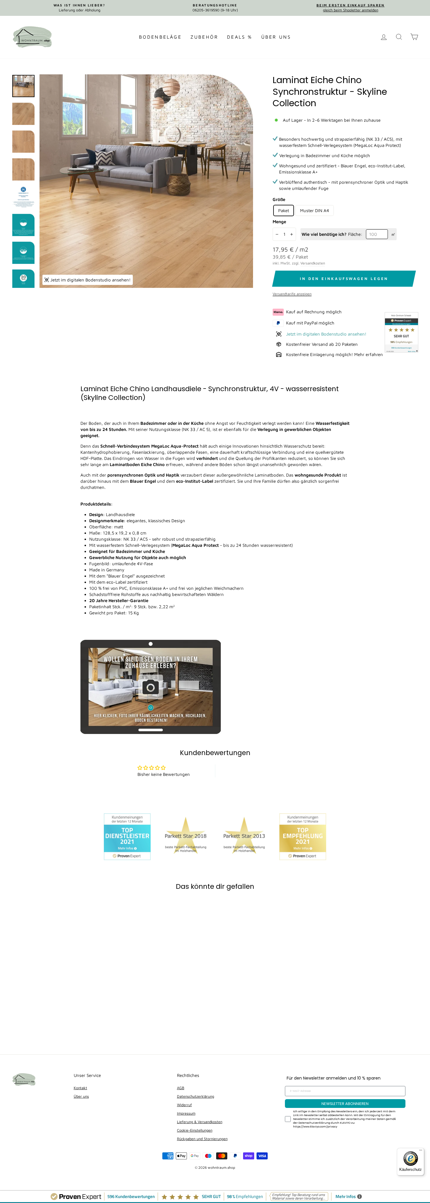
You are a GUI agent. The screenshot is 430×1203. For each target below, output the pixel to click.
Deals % (239, 36)
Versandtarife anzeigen (292, 294)
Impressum (186, 1113)
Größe (279, 199)
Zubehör (204, 36)
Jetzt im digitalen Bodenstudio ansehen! (326, 333)
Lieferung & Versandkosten (199, 1122)
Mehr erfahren (368, 354)
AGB (180, 1088)
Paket (283, 210)
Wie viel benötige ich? (324, 234)
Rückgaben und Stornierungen (202, 1139)
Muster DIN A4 (314, 210)
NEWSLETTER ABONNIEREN (345, 1103)
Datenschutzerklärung (195, 1096)
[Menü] (420, 1151)
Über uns (276, 36)
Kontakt (80, 1088)
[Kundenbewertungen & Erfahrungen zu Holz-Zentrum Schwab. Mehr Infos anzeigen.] (401, 333)
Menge (279, 221)
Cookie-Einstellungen (194, 1130)
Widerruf (184, 1105)
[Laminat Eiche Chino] (150, 732)
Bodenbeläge (160, 36)
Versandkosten (312, 263)
